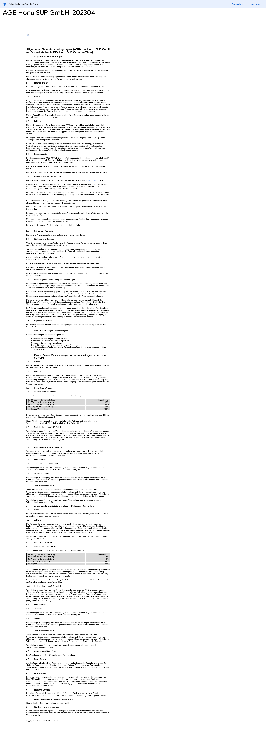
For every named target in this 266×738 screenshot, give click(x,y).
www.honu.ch (91, 180)
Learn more (255, 4)
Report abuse (238, 4)
